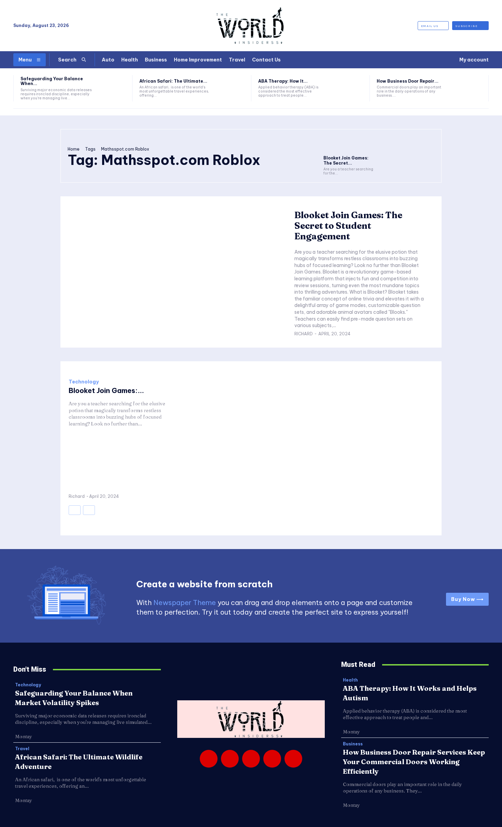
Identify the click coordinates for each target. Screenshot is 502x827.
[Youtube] (293, 759)
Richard (303, 333)
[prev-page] (75, 510)
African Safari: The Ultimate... (173, 81)
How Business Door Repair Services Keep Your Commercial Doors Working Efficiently (414, 761)
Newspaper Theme (184, 602)
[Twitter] (272, 759)
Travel (22, 748)
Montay (23, 736)
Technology (84, 381)
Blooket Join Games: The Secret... (345, 160)
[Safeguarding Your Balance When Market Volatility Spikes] (112, 88)
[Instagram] (230, 759)
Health (350, 680)
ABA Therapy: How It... (283, 81)
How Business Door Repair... (407, 81)
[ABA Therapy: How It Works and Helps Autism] (350, 88)
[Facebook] (209, 759)
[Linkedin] (251, 759)
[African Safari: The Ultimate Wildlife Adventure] (231, 88)
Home (74, 149)
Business (353, 744)
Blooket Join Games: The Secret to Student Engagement (348, 226)
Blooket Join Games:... (106, 390)
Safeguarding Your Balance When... (51, 81)
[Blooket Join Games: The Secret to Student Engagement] (350, 144)
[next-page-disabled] (89, 510)
